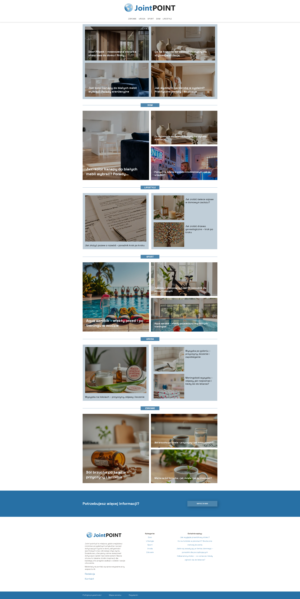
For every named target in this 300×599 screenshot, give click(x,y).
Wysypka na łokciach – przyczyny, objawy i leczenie (114, 396)
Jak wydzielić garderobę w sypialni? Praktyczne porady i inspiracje (180, 89)
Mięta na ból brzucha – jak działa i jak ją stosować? (183, 478)
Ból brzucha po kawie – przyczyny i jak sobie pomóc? (183, 442)
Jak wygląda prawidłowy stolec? (195, 537)
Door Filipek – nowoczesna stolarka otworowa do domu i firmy (112, 53)
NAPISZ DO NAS (202, 504)
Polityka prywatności (92, 595)
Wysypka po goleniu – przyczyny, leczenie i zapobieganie (197, 353)
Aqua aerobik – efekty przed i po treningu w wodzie (114, 323)
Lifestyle (167, 19)
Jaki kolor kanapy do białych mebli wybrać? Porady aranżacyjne (112, 89)
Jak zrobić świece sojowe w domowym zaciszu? (199, 201)
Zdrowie (132, 19)
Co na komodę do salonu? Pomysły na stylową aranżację (181, 53)
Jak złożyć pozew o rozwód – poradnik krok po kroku (115, 245)
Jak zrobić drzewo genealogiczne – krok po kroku (199, 229)
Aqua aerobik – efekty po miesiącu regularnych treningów (181, 325)
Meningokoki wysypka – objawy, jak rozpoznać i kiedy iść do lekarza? (198, 380)
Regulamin (133, 595)
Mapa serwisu (115, 595)
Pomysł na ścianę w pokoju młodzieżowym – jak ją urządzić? (182, 173)
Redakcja (90, 573)
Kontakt (89, 578)
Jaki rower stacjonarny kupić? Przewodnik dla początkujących (180, 289)
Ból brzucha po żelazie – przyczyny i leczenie (107, 474)
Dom (158, 19)
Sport (151, 19)
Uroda (142, 19)
